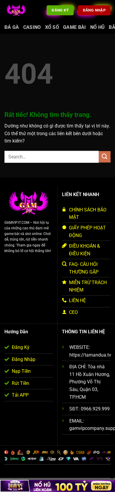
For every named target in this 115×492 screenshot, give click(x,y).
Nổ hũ (97, 27)
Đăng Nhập (23, 359)
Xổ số (52, 27)
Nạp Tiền (21, 371)
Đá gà (11, 27)
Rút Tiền (20, 383)
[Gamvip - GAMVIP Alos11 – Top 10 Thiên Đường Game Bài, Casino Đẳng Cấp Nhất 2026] (16, 10)
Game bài (74, 27)
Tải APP (20, 395)
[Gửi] (105, 157)
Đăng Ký (20, 347)
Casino (32, 27)
